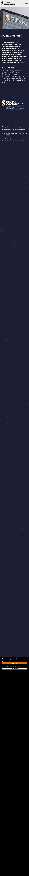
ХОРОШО (14, 663)
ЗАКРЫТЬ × (14, 668)
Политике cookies (19, 666)
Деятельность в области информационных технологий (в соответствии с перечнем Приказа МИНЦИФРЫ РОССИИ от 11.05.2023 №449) (13, 78)
